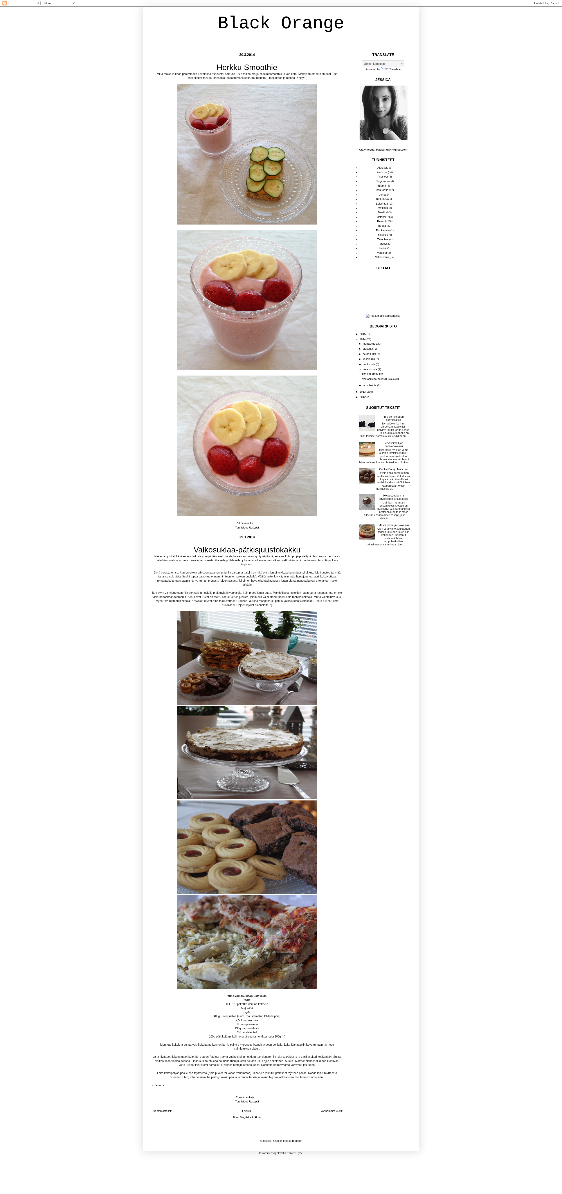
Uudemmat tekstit (161, 1111)
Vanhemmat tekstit (331, 1111)
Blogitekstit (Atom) (250, 1117)
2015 (363, 334)
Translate (395, 69)
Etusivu (246, 1111)
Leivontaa (382, 203)
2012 (363, 397)
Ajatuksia (382, 167)
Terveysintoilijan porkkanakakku (393, 445)
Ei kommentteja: (246, 1097)
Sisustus (383, 234)
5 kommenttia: (245, 523)
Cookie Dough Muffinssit (393, 469)
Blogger (296, 1140)
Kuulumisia (382, 199)
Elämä (382, 185)
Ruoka (382, 225)
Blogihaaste (383, 181)
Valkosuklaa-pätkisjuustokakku (247, 549)
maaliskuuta (370, 369)
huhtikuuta (369, 364)
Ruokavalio (383, 230)
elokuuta (368, 348)
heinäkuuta (370, 354)
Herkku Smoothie (247, 67)
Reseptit (254, 527)
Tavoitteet (383, 239)
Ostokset (382, 217)
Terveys (382, 243)
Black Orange (281, 24)
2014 (363, 339)
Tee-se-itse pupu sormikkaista (394, 418)
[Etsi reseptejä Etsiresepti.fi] (383, 315)
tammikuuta (370, 385)
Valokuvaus (382, 257)
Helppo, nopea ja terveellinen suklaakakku (394, 497)
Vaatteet (382, 252)
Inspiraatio (382, 190)
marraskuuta (370, 343)
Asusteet (383, 176)
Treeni (383, 248)
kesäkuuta (369, 359)
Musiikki (383, 212)
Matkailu (383, 208)
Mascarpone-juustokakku (394, 525)
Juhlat (382, 194)
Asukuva (382, 172)
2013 (363, 391)
